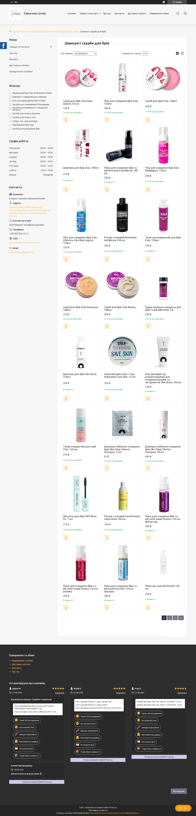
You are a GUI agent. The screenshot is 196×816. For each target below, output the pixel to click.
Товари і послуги (21, 31)
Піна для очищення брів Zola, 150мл (121, 102)
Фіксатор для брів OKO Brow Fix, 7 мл (80, 517)
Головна (72, 13)
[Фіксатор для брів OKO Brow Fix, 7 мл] (81, 493)
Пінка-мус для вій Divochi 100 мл (162, 587)
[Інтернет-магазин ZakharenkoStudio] (15, 13)
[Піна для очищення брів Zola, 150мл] (122, 78)
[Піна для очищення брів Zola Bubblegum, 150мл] (163, 145)
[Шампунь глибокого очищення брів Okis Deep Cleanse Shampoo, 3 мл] (122, 423)
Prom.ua (113, 807)
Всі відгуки (178, 791)
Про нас (107, 13)
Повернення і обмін (159, 13)
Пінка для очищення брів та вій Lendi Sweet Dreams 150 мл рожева (80, 589)
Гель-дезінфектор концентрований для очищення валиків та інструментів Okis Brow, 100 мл (163, 378)
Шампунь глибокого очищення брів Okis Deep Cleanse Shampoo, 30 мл (163, 449)
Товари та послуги (88, 13)
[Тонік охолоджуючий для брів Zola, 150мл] (163, 214)
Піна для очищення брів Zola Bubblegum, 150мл (162, 169)
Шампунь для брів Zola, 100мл (81, 167)
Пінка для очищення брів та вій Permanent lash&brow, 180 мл (121, 170)
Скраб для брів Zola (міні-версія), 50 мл (78, 102)
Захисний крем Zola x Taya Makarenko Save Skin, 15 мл (120, 375)
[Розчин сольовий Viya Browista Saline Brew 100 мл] (122, 493)
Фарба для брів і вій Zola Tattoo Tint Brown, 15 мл (159, 705)
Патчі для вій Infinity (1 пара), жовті (91, 705)
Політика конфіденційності (127, 813)
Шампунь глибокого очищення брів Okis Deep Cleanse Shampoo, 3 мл (122, 449)
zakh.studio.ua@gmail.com (21, 252)
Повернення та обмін (21, 71)
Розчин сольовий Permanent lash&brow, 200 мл (120, 239)
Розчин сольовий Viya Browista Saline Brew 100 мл (122, 517)
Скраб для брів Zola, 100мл (161, 101)
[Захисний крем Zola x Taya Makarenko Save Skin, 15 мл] (122, 351)
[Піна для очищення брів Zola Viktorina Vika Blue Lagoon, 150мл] (81, 214)
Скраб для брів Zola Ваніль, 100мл (120, 308)
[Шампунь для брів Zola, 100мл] (81, 145)
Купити (65, 119)
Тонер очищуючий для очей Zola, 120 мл (79, 448)
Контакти (119, 13)
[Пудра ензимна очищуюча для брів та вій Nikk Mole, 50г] (163, 284)
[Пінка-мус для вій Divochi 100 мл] (163, 563)
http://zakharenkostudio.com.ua (24, 242)
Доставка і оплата (137, 13)
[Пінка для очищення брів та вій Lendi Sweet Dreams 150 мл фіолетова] (163, 493)
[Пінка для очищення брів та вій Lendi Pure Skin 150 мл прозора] (122, 563)
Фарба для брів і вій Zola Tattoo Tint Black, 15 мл (159, 702)
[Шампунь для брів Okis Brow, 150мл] (81, 351)
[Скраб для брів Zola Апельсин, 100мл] (81, 284)
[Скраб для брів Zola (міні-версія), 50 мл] (81, 78)
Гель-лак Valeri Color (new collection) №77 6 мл (35, 712)
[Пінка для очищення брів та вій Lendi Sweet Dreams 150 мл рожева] (81, 563)
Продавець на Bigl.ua (98, 810)
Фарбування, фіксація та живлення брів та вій (55, 31)
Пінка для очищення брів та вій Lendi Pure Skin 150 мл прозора (120, 589)
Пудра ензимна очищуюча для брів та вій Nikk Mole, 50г (163, 308)
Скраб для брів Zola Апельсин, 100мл (80, 308)
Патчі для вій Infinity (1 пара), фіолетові (93, 702)
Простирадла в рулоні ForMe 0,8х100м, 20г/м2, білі (98, 708)
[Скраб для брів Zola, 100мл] (163, 78)
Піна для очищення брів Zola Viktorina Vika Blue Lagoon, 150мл (80, 240)
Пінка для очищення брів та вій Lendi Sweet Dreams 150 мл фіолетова (162, 519)
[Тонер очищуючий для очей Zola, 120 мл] (81, 423)
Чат (185, 808)
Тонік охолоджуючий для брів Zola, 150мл (163, 239)
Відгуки (13, 59)
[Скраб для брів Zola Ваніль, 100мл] (122, 284)
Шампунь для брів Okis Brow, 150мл (80, 375)
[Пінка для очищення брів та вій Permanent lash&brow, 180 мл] (122, 145)
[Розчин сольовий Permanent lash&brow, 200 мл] (122, 214)
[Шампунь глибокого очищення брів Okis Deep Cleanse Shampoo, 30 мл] (163, 423)
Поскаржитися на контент (102, 813)
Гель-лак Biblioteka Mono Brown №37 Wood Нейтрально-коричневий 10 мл (34, 707)
